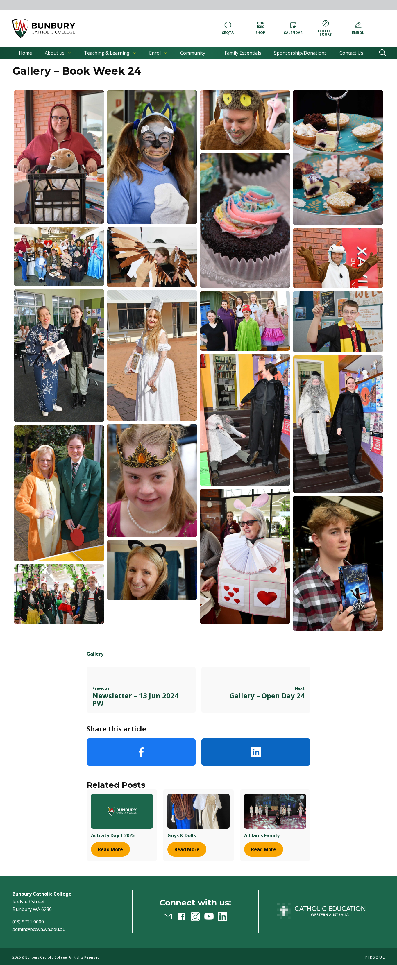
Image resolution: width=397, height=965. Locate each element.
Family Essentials (243, 53)
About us (55, 53)
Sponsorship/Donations (300, 53)
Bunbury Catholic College (46, 957)
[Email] (168, 916)
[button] (43, 28)
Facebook (141, 752)
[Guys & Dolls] (198, 811)
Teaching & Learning (107, 53)
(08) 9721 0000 (28, 922)
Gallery (95, 654)
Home (25, 53)
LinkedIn (255, 752)
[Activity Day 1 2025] (122, 811)
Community (192, 53)
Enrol (155, 53)
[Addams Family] (275, 811)
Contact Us (351, 53)
